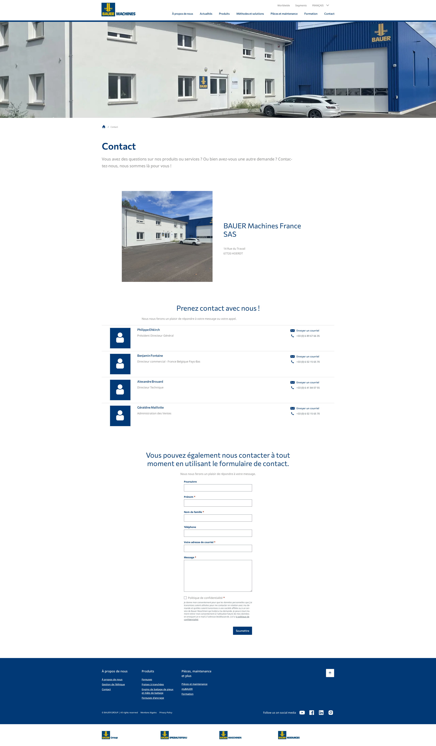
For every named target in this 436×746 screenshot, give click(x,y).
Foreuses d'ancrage (153, 697)
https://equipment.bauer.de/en (230, 733)
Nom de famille (193, 512)
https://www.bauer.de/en (110, 733)
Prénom (188, 497)
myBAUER (187, 689)
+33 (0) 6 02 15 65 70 (308, 361)
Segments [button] (301, 5)
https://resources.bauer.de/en (289, 733)
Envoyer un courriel (308, 330)
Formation (187, 694)
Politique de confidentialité (205, 598)
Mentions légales (149, 712)
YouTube (302, 712)
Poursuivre (190, 481)
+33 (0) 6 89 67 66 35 (308, 335)
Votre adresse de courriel (198, 542)
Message (189, 557)
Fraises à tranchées (153, 684)
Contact (106, 689)
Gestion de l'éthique (113, 684)
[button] (320, 5)
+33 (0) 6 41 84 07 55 (308, 387)
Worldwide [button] (283, 5)
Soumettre (242, 630)
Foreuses (147, 679)
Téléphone (190, 527)
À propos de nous (112, 679)
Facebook (311, 712)
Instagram (330, 712)
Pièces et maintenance (194, 684)
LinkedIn (321, 712)
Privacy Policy (165, 712)
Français (318, 5)
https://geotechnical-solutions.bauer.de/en (174, 735)
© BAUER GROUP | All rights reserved (120, 712)
